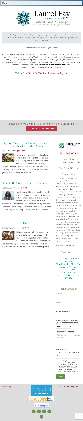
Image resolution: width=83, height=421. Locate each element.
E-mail (59, 302)
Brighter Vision (76, 387)
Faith (26, 222)
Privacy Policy (6, 387)
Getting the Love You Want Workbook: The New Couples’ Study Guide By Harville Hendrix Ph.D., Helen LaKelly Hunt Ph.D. (68, 268)
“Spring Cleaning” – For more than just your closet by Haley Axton (26, 144)
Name (59, 293)
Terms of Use (62, 349)
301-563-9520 (35, 73)
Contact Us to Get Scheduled (41, 128)
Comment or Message (65, 332)
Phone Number (63, 311)
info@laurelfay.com (58, 73)
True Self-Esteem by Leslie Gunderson (26, 182)
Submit (60, 376)
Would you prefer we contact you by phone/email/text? (67, 321)
